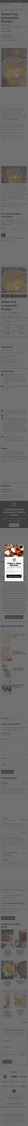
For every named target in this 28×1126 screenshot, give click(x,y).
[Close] (21, 546)
